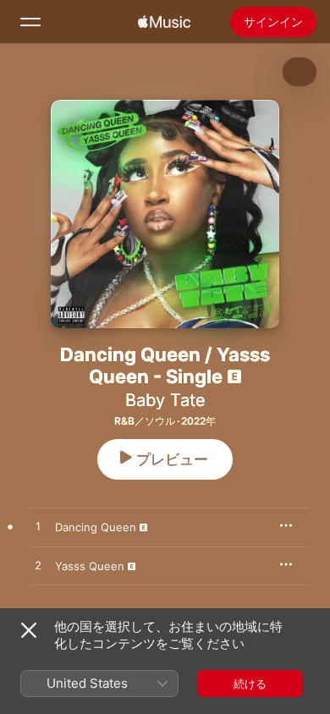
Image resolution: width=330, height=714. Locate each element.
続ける (250, 683)
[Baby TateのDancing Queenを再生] (38, 527)
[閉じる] (28, 630)
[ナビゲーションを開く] (30, 22)
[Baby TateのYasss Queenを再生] (38, 566)
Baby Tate (165, 400)
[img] (164, 22)
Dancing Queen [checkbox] (95, 527)
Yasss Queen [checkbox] (89, 566)
